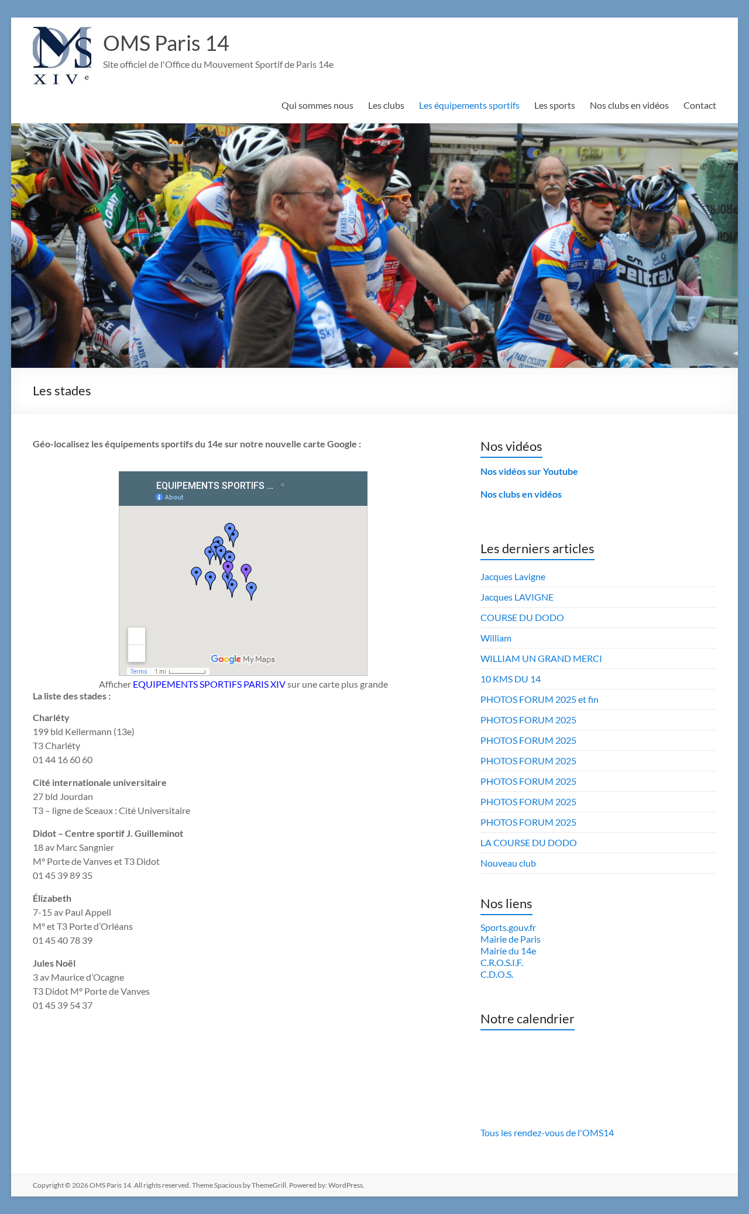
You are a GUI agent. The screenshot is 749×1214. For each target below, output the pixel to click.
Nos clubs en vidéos (629, 105)
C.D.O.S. (496, 974)
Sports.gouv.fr (508, 927)
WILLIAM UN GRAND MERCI (541, 658)
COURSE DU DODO (522, 617)
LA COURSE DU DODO (528, 842)
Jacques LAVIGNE (517, 596)
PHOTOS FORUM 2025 (528, 719)
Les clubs (386, 105)
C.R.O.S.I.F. (501, 962)
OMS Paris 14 (166, 43)
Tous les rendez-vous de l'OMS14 (547, 1132)
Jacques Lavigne (512, 576)
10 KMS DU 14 (510, 678)
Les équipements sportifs (469, 105)
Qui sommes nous (317, 105)
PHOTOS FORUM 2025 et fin (539, 699)
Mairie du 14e (508, 950)
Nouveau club (508, 862)
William (495, 637)
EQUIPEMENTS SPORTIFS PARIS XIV (209, 683)
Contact (699, 105)
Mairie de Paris (510, 938)
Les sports (554, 105)
